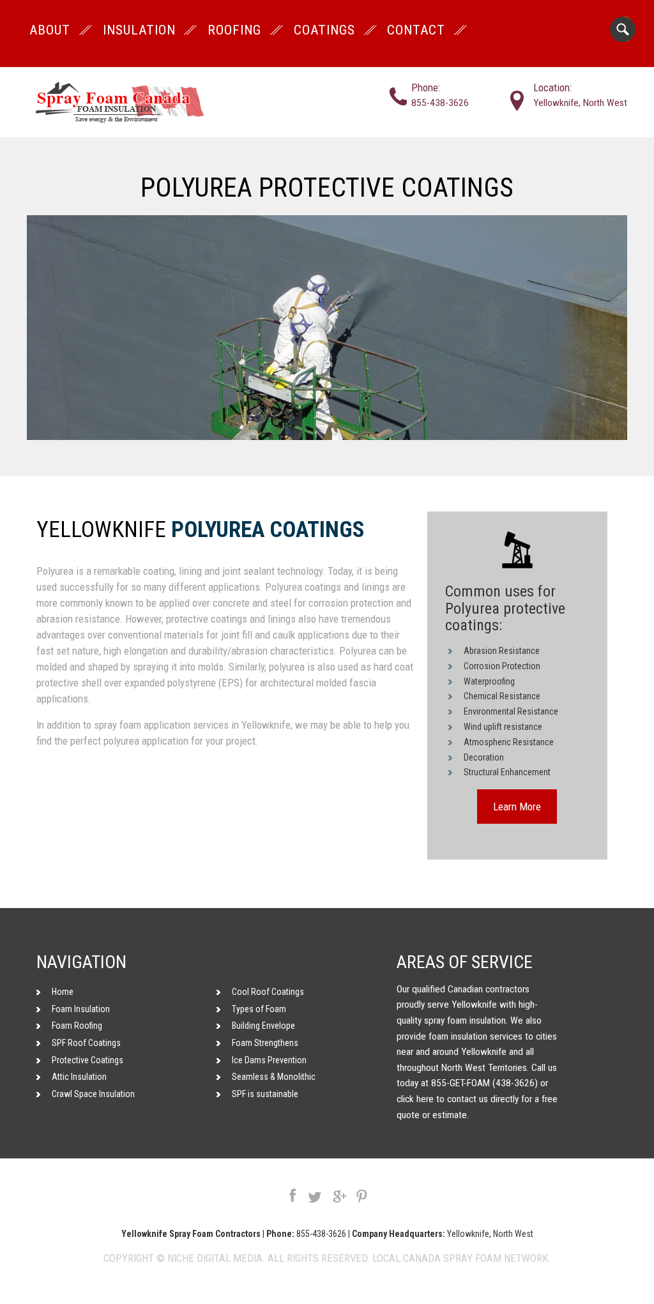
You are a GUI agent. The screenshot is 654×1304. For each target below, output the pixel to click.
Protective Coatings (87, 1060)
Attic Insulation (79, 1077)
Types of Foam (259, 1009)
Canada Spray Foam (452, 1258)
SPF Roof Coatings (86, 1043)
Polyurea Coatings (268, 530)
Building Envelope (263, 1025)
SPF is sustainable (265, 1094)
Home (62, 992)
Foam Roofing (77, 1025)
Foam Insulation (81, 1009)
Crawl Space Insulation (93, 1094)
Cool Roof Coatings (268, 992)
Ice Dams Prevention (269, 1060)
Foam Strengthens (265, 1043)
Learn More (517, 806)
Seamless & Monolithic (274, 1077)
